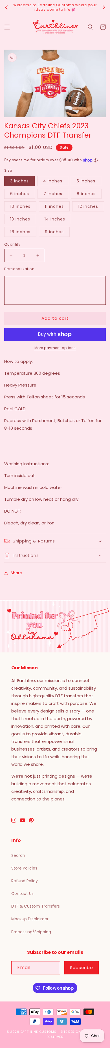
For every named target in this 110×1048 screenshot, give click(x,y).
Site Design (70, 1031)
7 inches (52, 194)
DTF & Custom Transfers (35, 906)
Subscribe (81, 967)
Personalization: (19, 269)
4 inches (52, 181)
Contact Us (22, 893)
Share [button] (16, 573)
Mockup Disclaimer (30, 919)
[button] (7, 27)
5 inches (86, 181)
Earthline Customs (38, 1031)
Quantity (12, 244)
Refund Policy (24, 881)
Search (18, 855)
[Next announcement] (104, 7)
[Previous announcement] (6, 7)
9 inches (54, 232)
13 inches (20, 219)
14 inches (55, 219)
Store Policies (24, 868)
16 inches (20, 232)
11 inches (54, 206)
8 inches (86, 194)
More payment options (55, 347)
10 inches (20, 206)
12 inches (88, 206)
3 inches (19, 181)
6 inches (19, 194)
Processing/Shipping (31, 932)
